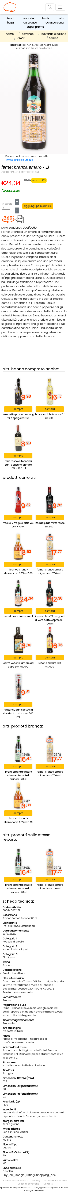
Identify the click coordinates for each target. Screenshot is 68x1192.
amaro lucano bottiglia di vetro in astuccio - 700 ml (18, 713)
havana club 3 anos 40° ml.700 (50, 416)
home (10, 34)
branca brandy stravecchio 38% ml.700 (18, 571)
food (10, 18)
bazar (11, 23)
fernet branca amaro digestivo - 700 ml (50, 571)
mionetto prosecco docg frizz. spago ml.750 (18, 416)
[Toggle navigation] (49, 7)
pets (61, 18)
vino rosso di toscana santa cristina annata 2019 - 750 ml (18, 464)
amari (21, 38)
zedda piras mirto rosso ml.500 (50, 524)
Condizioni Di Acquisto (15, 1180)
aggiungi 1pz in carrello (38, 206)
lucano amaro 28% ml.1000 (50, 664)
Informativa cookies (55, 1180)
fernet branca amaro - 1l (18, 616)
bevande (28, 18)
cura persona (55, 23)
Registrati (15, 44)
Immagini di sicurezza (19, 160)
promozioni (22, 48)
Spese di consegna (28, 1183)
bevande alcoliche (53, 34)
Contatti (48, 1183)
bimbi (45, 18)
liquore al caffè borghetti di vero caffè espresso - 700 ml (50, 620)
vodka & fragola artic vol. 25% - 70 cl (18, 524)
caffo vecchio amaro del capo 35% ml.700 (18, 664)
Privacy (36, 1180)
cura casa (30, 23)
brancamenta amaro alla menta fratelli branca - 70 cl (18, 775)
